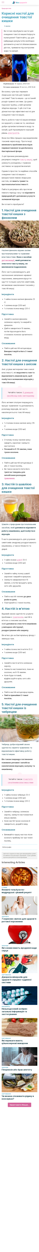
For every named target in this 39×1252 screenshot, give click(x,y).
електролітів (13, 133)
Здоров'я (5, 916)
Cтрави (4, 887)
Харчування (6, 975)
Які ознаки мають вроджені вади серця (19, 949)
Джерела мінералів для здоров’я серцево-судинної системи (16, 980)
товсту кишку (26, 159)
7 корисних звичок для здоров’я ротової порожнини (19, 920)
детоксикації (8, 260)
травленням (18, 617)
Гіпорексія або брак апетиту (17, 1069)
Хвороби (5, 945)
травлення (9, 478)
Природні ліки (6, 8)
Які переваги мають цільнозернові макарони (15, 1042)
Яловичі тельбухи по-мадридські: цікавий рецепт (17, 891)
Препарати (6, 1006)
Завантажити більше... (19, 1105)
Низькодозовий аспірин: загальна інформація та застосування (15, 1011)
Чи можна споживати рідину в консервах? (18, 1097)
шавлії (19, 560)
